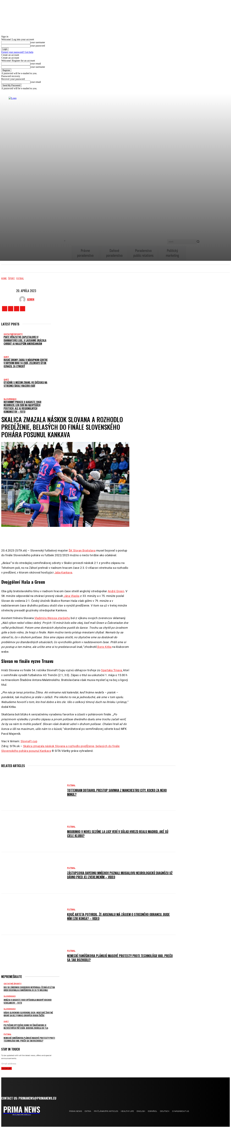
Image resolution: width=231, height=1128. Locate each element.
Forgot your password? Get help (17, 52)
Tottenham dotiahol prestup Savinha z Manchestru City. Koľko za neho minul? (117, 792)
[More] (93, 536)
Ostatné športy (13, 334)
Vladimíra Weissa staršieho (52, 618)
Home (4, 278)
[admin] (23, 299)
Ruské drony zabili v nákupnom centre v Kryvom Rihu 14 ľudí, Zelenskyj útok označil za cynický (26, 363)
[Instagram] (10, 308)
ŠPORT (11, 278)
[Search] (198, 241)
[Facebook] (4, 308)
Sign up (6, 1068)
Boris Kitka (104, 646)
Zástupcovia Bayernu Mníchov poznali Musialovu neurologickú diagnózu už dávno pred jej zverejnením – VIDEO (120, 874)
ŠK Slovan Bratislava (82, 550)
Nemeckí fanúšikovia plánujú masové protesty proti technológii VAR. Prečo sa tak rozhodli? (120, 957)
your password (37, 45)
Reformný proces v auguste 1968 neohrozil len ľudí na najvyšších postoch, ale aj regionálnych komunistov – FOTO (22, 407)
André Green (116, 591)
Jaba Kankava (63, 572)
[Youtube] (22, 308)
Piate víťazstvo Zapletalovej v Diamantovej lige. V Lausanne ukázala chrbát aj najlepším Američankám (25, 340)
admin (30, 299)
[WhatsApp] (82, 536)
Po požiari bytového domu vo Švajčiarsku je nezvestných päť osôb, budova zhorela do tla (26, 1026)
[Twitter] (16, 308)
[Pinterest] (72, 536)
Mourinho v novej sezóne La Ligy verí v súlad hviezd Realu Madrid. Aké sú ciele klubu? (117, 833)
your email (35, 63)
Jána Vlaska (71, 596)
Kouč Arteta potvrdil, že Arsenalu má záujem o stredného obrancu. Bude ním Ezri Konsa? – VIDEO (118, 916)
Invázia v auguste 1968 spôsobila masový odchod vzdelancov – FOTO (28, 1001)
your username (37, 42)
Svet (6, 357)
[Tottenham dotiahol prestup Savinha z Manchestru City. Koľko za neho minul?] (32, 790)
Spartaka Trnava (111, 670)
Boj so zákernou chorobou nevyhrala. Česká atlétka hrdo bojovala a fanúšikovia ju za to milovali (29, 988)
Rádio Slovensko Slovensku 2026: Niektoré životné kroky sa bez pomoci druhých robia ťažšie (28, 1014)
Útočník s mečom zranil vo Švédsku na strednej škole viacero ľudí (25, 384)
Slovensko (10, 399)
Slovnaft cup (29, 741)
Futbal (20, 278)
